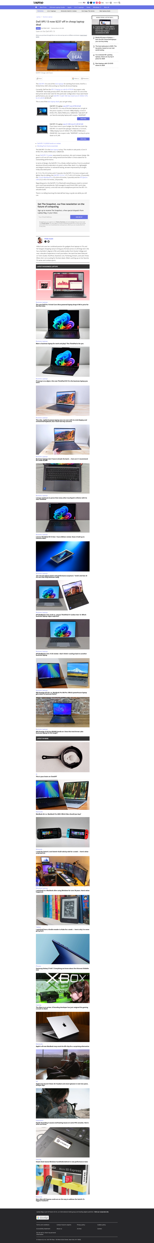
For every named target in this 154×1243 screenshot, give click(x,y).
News (38, 28)
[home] (36, 7)
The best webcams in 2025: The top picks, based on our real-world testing (106, 48)
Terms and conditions (42, 1225)
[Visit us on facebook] (88, 3)
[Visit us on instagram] (97, 3)
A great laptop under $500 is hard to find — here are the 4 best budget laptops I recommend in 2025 (105, 30)
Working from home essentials (47, 146)
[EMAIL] (48, 241)
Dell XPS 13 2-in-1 (59, 175)
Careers (99, 1229)
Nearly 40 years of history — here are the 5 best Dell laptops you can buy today (105, 39)
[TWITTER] (45, 241)
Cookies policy (101, 1225)
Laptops (38, 17)
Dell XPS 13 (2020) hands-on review (49, 143)
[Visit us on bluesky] (94, 3)
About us (59, 1229)
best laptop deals (53, 102)
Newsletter (86, 78)
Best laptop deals (105, 11)
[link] (42, 112)
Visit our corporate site (101, 1212)
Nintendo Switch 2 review (68, 11)
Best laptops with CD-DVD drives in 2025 (104, 64)
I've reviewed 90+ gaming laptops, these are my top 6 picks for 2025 (104, 56)
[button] (117, 3)
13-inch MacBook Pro (45, 177)
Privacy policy (81, 1225)
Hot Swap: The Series (88, 11)
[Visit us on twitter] (91, 3)
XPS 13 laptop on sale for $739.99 (62, 89)
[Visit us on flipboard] (100, 3)
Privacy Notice (45, 223)
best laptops (59, 84)
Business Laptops (47, 17)
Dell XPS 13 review (46, 155)
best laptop (54, 150)
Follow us (76, 78)
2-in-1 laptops (51, 11)
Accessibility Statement (43, 1229)
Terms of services (60, 222)
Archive (79, 1229)
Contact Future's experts (64, 1225)
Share (40, 78)
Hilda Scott (46, 28)
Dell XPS (41, 84)
